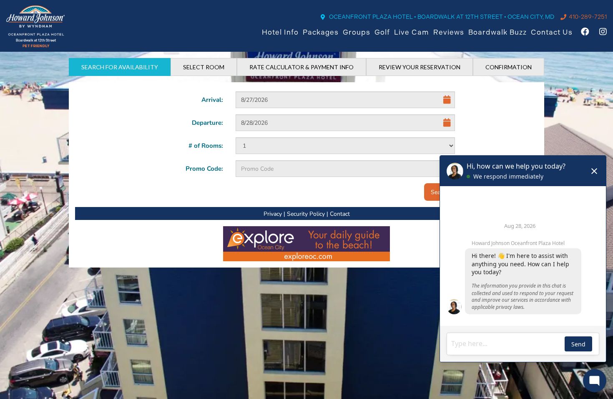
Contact (340, 213)
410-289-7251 (588, 16)
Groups (356, 32)
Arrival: (212, 99)
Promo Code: (204, 168)
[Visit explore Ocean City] (306, 243)
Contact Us (552, 32)
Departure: (207, 122)
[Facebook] (585, 32)
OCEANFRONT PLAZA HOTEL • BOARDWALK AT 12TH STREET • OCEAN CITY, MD (441, 16)
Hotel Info (280, 32)
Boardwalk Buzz (497, 32)
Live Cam (411, 32)
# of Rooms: (205, 145)
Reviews (448, 32)
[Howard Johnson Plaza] (35, 26)
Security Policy (306, 213)
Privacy (273, 213)
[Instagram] (603, 32)
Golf (382, 32)
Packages (321, 32)
